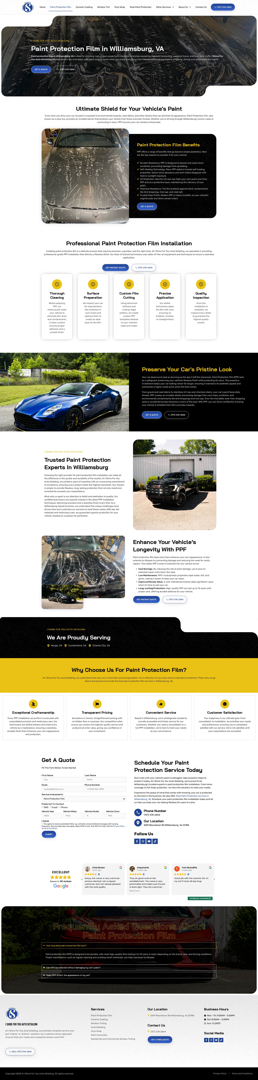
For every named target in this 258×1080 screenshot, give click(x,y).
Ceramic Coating (84, 7)
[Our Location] (138, 823)
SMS (46, 807)
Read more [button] (90, 891)
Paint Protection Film (60, 7)
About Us (183, 7)
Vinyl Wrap (119, 7)
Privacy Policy (119, 826)
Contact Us (201, 7)
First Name (47, 775)
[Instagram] (143, 841)
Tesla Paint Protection (140, 7)
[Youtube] (149, 841)
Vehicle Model (92, 811)
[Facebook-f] (137, 841)
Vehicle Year (48, 811)
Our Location (154, 821)
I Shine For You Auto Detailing (21, 1024)
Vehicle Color (113, 811)
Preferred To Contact (53, 804)
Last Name (90, 775)
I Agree (45, 821)
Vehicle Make (70, 811)
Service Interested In (52, 794)
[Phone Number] (138, 812)
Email (44, 785)
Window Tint (103, 7)
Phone (64, 807)
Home (42, 7)
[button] (214, 879)
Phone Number (92, 785)
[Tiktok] (155, 841)
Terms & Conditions (50, 828)
